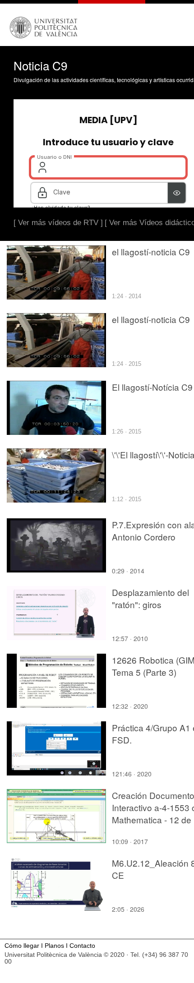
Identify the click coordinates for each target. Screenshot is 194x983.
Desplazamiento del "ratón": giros (150, 598)
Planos (54, 945)
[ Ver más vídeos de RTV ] (58, 222)
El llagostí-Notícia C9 (152, 387)
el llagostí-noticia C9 (151, 251)
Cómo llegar (22, 945)
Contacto (82, 945)
